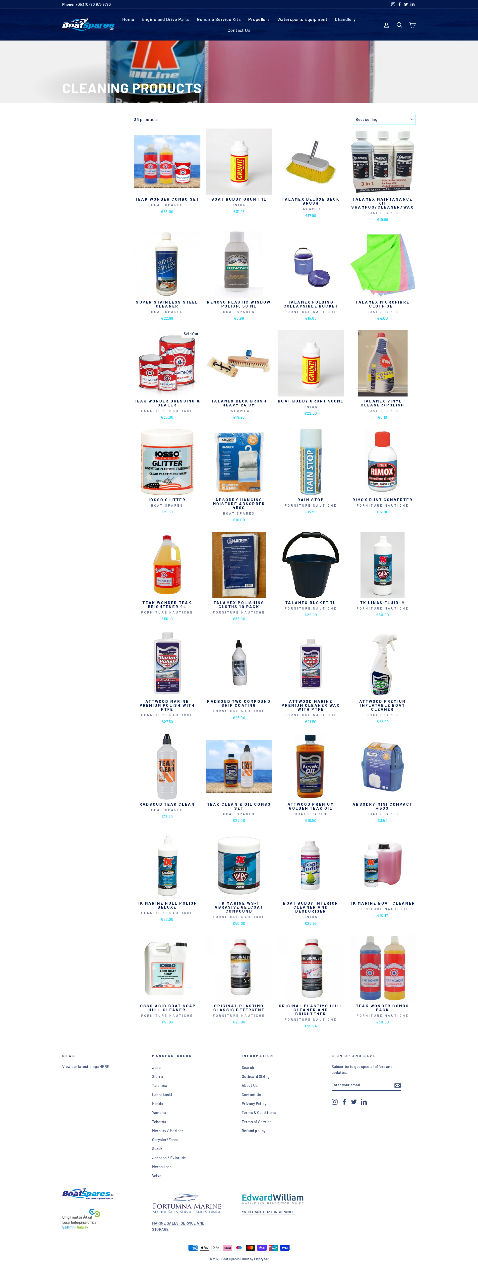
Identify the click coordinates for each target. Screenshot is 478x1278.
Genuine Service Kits (219, 19)
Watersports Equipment (302, 19)
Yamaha (159, 1112)
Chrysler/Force (165, 1139)
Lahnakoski (162, 1094)
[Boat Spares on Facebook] (344, 1101)
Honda (157, 1103)
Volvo (157, 1175)
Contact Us (239, 30)
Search (248, 1067)
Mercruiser (161, 1166)
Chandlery (345, 19)
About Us (250, 1085)
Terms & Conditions (259, 1112)
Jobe (156, 1067)
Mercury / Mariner (167, 1130)
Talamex (159, 1085)
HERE (104, 1066)
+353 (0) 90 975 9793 (86, 4)
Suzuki (158, 1148)
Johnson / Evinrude (169, 1157)
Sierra (157, 1076)
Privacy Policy (254, 1103)
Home (128, 19)
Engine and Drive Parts (165, 19)
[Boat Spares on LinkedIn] (364, 1101)
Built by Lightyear (255, 1259)
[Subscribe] (397, 1085)
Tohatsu (159, 1121)
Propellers (259, 19)
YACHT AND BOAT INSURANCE (268, 1212)
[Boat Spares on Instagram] (335, 1101)
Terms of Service (257, 1121)
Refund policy (254, 1130)
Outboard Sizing (256, 1076)
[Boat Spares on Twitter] (354, 1101)
